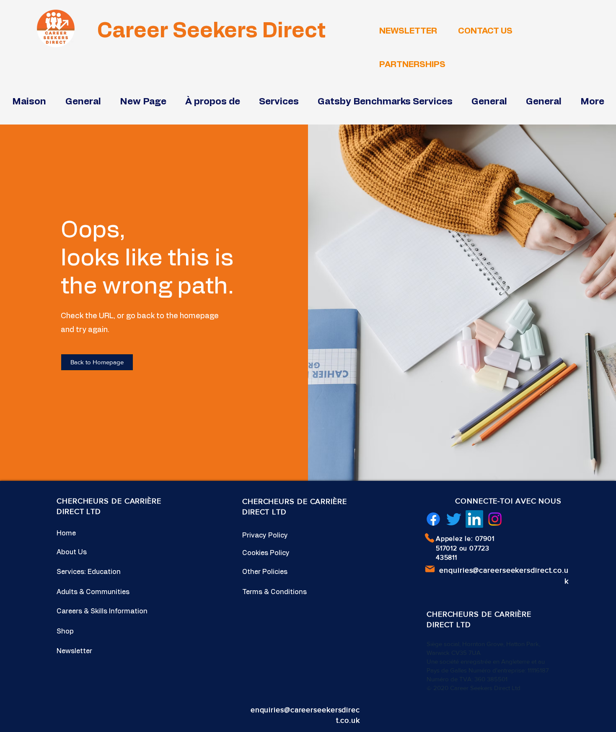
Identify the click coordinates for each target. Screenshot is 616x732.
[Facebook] (433, 519)
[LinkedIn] (474, 519)
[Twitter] (454, 519)
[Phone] (429, 537)
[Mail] (429, 568)
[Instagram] (495, 519)
